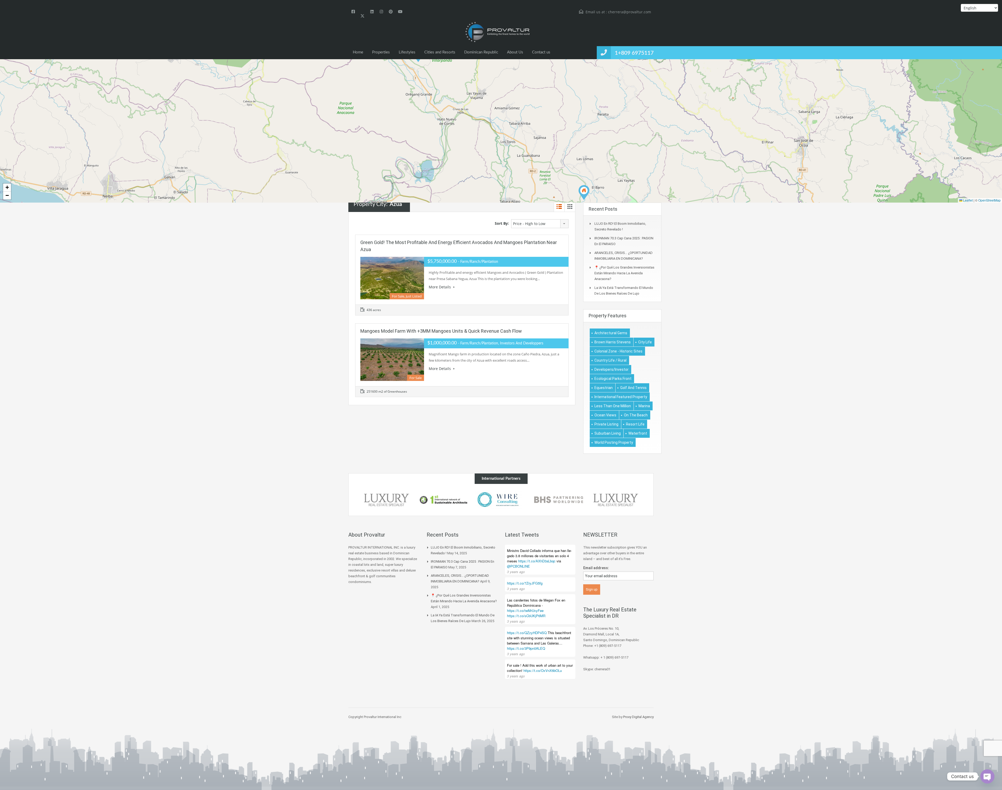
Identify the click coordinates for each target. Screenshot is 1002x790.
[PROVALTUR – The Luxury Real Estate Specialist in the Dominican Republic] (497, 32)
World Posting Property (613, 442)
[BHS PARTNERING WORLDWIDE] (501, 499)
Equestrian (603, 388)
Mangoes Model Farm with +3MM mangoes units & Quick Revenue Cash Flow (441, 331)
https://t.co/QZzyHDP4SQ (527, 632)
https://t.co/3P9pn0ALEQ (526, 648)
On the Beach (636, 415)
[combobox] (540, 223)
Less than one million (612, 406)
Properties (381, 52)
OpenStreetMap (989, 200)
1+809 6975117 (634, 53)
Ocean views (605, 415)
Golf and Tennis (633, 388)
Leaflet (967, 200)
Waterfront (637, 433)
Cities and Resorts (439, 52)
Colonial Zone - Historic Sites (618, 351)
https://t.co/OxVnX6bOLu (542, 670)
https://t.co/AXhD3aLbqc (537, 560)
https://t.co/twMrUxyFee (525, 610)
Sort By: (502, 223)
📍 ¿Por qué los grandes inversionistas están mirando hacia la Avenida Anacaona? (624, 273)
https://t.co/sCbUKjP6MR (526, 615)
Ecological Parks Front (612, 378)
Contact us (541, 52)
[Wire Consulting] (444, 499)
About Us (515, 52)
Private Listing (606, 424)
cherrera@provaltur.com (629, 11)
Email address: (596, 568)
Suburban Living (607, 433)
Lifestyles (407, 52)
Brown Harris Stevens (612, 342)
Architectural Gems (610, 333)
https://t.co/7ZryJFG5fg (524, 583)
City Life (645, 342)
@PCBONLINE (518, 566)
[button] (583, 192)
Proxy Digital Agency (638, 717)
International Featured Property (620, 397)
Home (358, 52)
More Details (440, 286)
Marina (644, 406)
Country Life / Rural (610, 360)
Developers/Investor (611, 369)
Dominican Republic (481, 52)
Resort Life (635, 424)
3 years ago (516, 571)
